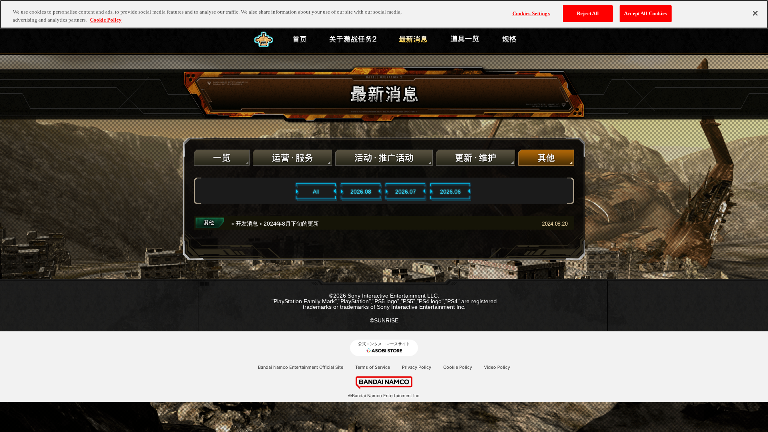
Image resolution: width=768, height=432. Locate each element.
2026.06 (450, 191)
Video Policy (497, 367)
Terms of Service (372, 367)
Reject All (588, 13)
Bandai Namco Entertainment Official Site (300, 367)
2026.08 (360, 191)
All (316, 191)
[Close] (755, 13)
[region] (384, 14)
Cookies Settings (531, 13)
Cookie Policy (457, 367)
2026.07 (405, 191)
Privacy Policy (416, 367)
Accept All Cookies (645, 13)
